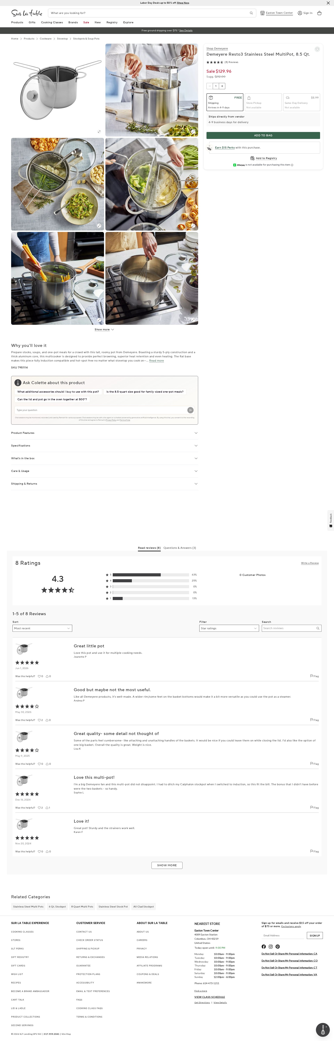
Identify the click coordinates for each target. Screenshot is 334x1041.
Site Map (66, 1034)
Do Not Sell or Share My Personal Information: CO (290, 960)
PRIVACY (142, 948)
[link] (319, 13)
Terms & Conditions (89, 1016)
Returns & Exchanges (90, 957)
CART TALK (17, 999)
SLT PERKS (17, 948)
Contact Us (84, 931)
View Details (220, 1002)
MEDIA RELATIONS (147, 957)
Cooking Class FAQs (89, 1008)
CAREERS (142, 940)
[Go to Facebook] (264, 946)
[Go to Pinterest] (278, 946)
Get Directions (202, 1002)
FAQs (79, 999)
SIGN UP (315, 935)
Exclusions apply (291, 926)
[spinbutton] (216, 86)
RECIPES (16, 982)
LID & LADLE (18, 1008)
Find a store (200, 991)
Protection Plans (88, 974)
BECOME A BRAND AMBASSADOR (30, 991)
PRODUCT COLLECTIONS (25, 1016)
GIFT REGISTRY (20, 957)
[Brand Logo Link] (26, 13)
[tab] (149, 548)
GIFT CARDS (18, 965)
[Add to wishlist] (317, 49)
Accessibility (85, 982)
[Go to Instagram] (271, 946)
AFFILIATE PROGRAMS (149, 965)
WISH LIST (17, 974)
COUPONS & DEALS (148, 974)
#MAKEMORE (144, 982)
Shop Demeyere (217, 48)
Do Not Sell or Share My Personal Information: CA (289, 953)
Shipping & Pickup (88, 948)
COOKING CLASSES (22, 931)
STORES (16, 940)
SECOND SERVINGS (22, 1025)
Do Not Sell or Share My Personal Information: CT (289, 967)
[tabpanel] (167, 712)
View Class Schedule (209, 996)
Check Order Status (89, 940)
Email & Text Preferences (93, 991)
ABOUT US (143, 931)
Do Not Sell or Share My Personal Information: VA (289, 974)
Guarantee (83, 965)
